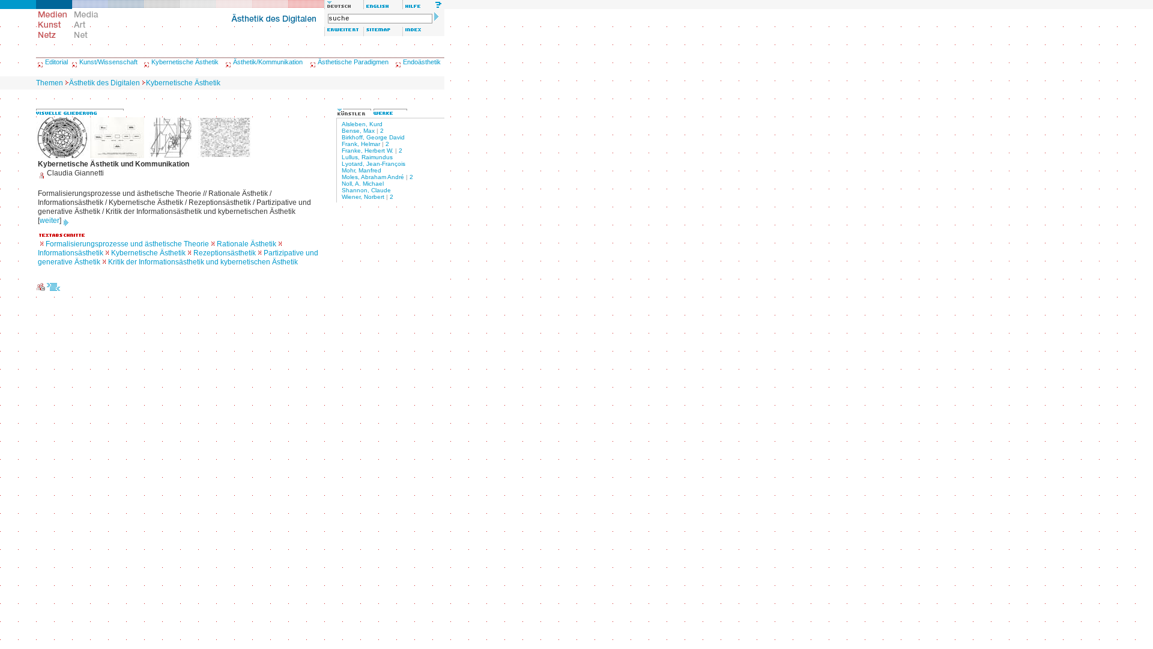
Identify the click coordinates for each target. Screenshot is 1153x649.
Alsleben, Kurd (362, 124)
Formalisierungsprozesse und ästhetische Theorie (127, 244)
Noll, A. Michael (363, 183)
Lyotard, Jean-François (373, 163)
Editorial (56, 62)
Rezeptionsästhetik (224, 253)
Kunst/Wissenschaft (108, 62)
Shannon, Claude (366, 190)
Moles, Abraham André (373, 177)
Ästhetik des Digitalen (104, 83)
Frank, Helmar (361, 144)
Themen (49, 83)
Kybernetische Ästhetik (185, 62)
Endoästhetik (422, 62)
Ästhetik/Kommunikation (268, 62)
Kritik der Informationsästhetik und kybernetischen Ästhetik (203, 262)
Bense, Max (358, 130)
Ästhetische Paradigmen (353, 62)
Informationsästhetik (70, 253)
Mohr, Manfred (361, 170)
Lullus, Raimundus (367, 157)
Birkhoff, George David (373, 137)
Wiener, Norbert (363, 196)
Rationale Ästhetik (246, 244)
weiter (49, 220)
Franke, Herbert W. (367, 150)
